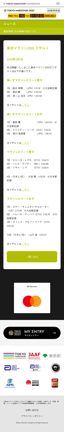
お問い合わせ (32, 410)
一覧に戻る (32, 256)
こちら (25, 105)
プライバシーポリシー (32, 416)
